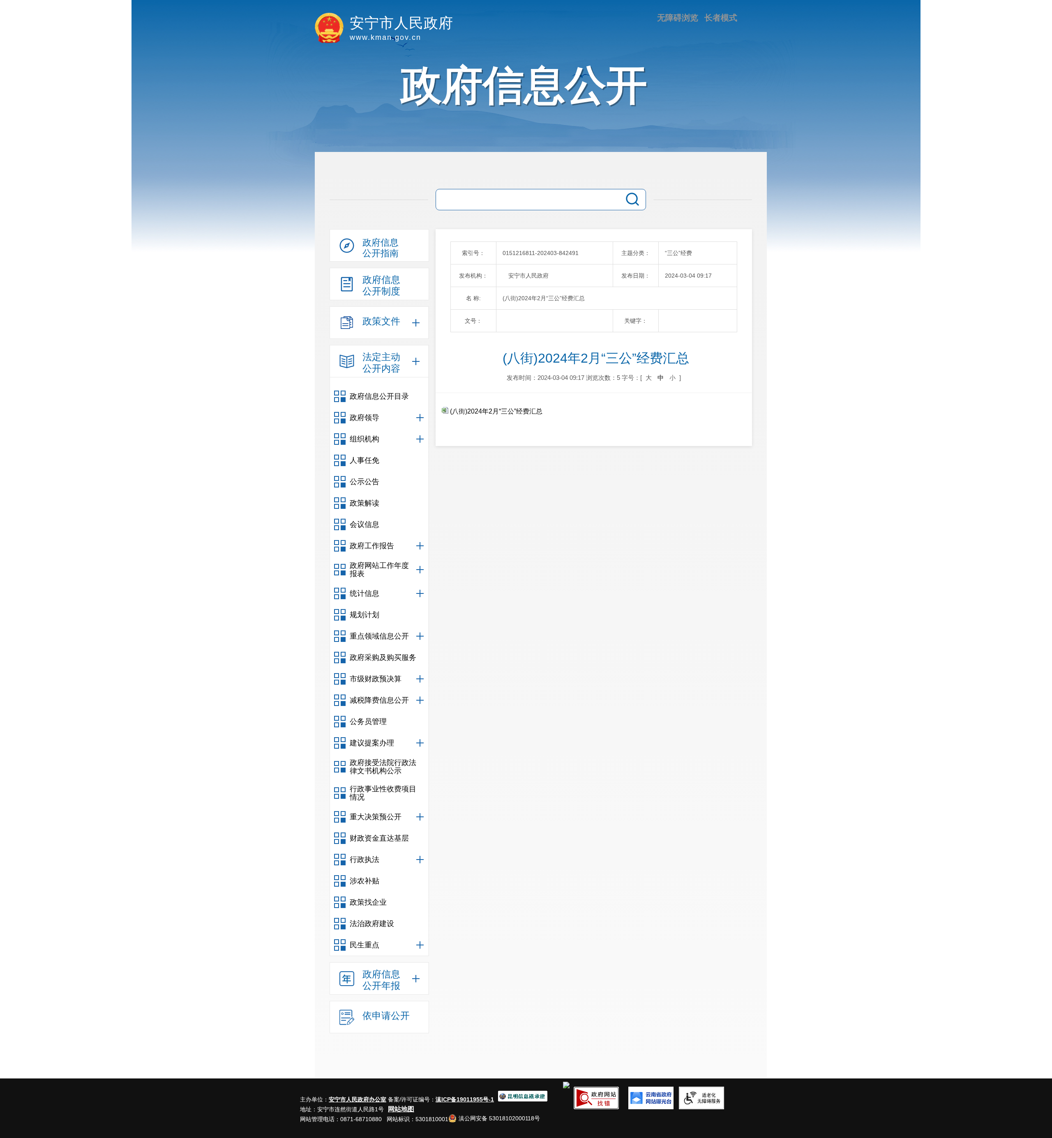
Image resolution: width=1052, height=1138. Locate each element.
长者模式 (720, 17)
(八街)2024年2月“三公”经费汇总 (495, 411)
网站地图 (401, 1109)
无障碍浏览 (677, 17)
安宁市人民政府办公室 (357, 1099)
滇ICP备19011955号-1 (465, 1099)
